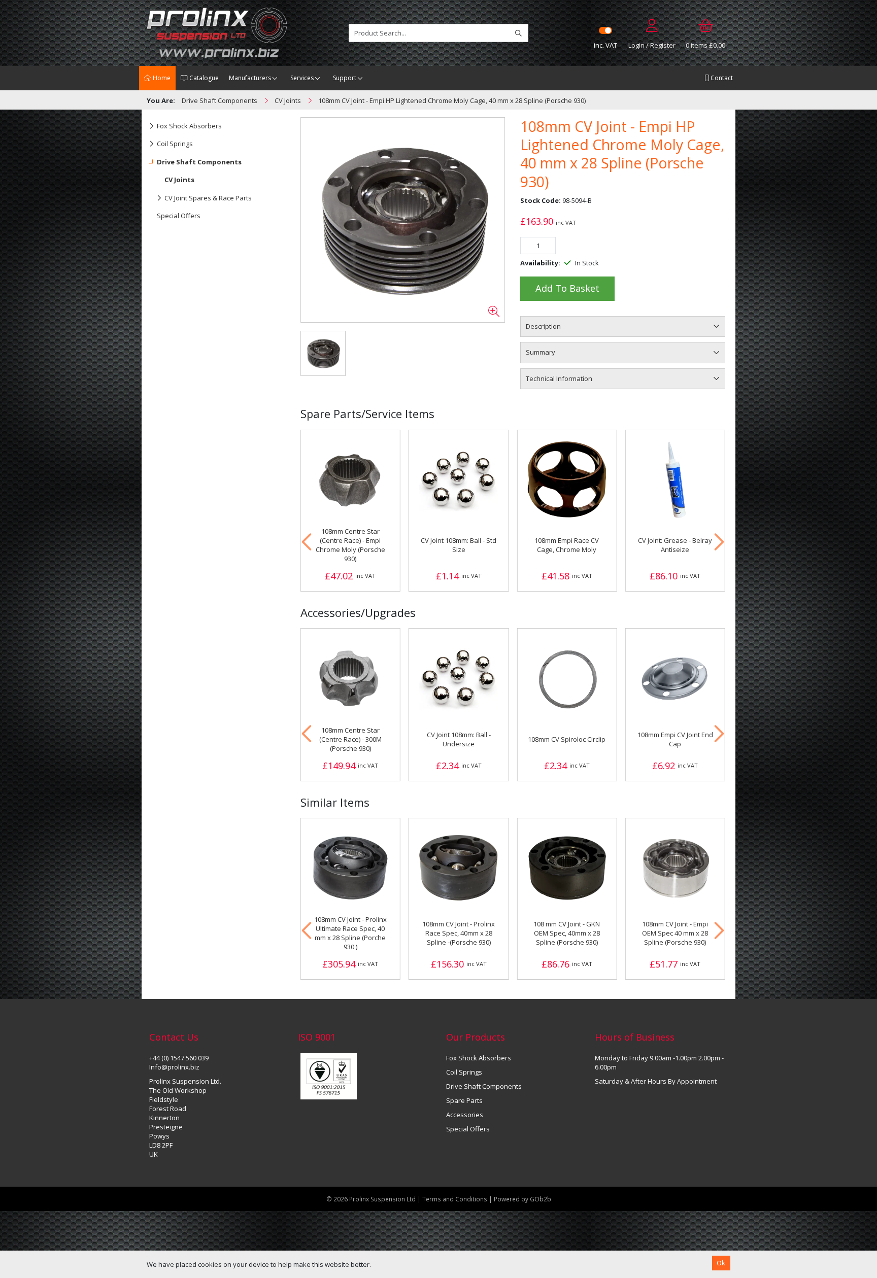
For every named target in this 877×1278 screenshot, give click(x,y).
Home (161, 78)
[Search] (518, 33)
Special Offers (178, 215)
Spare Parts (464, 1100)
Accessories (464, 1114)
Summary (540, 352)
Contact (721, 78)
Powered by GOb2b (522, 1199)
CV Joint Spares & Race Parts (208, 197)
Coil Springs (175, 143)
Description (543, 326)
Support (344, 78)
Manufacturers (250, 78)
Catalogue (203, 78)
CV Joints (179, 179)
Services (302, 78)
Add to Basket (567, 288)
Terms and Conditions (455, 1199)
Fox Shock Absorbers (189, 125)
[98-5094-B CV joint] (403, 220)
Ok (721, 1262)
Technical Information (559, 378)
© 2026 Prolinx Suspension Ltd (371, 1199)
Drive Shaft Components (199, 161)
